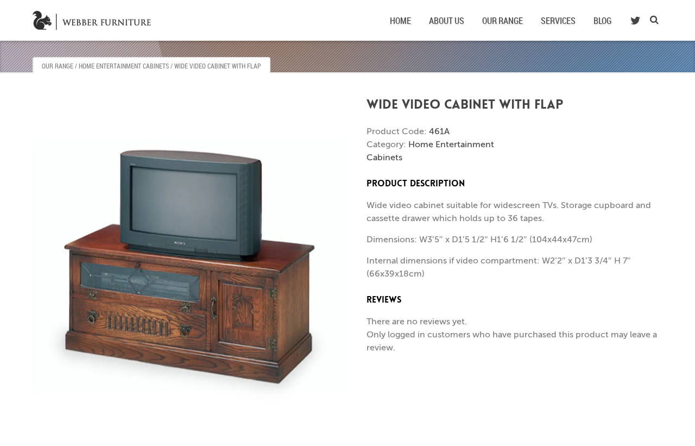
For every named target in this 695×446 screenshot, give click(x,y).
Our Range (502, 21)
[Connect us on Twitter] (635, 20)
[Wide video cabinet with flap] (190, 270)
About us (446, 21)
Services (558, 21)
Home (400, 21)
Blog (602, 21)
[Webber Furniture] (94, 20)
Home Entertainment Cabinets (124, 65)
